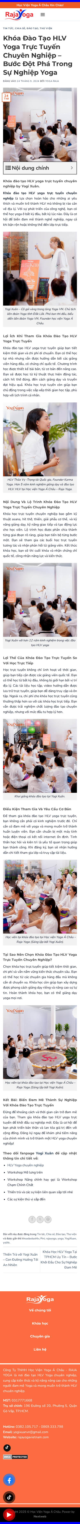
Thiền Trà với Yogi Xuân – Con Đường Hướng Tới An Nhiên (20, 1259)
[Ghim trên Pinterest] (47, 1219)
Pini (42, 1238)
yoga (61, 1238)
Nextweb (40, 1516)
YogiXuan (70, 1238)
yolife (6, 1242)
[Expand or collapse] (71, 168)
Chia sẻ (20, 28)
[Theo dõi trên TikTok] (7, 1448)
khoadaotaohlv (30, 1238)
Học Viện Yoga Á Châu (45, 1512)
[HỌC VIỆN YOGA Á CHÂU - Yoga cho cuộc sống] (20, 14)
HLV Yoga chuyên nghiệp (25, 1165)
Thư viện (46, 28)
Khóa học (40, 1323)
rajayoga (51, 1238)
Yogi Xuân (45, 1153)
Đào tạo (32, 28)
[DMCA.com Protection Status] (15, 1456)
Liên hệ (40, 1349)
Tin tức (8, 28)
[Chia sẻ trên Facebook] (32, 1219)
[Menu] (42, 14)
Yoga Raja (52, 81)
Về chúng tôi (40, 1310)
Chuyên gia (40, 1336)
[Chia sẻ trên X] (40, 1219)
